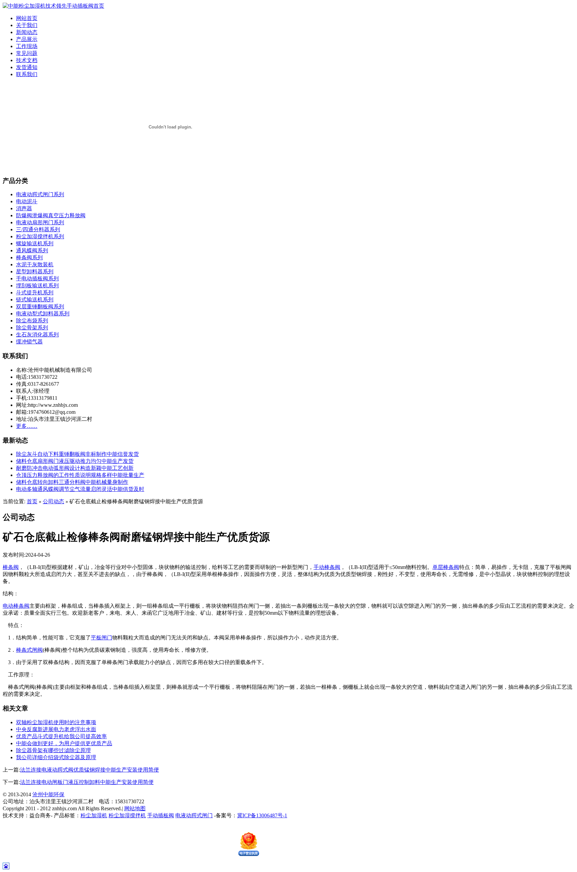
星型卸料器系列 (34, 271)
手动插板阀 (160, 815)
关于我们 (26, 25)
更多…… (26, 426)
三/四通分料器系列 (38, 229)
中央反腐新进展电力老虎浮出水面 (56, 729)
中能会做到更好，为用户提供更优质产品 (64, 743)
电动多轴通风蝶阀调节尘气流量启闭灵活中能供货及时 (80, 489)
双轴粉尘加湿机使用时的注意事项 (56, 722)
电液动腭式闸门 (194, 815)
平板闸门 (101, 637)
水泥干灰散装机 (34, 264)
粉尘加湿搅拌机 (127, 815)
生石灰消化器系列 (37, 334)
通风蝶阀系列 (32, 250)
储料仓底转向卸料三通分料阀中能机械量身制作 (72, 482)
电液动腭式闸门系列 (40, 194)
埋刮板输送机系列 (37, 285)
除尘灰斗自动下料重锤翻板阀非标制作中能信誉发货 (77, 454)
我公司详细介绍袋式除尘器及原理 (56, 757)
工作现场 (26, 46)
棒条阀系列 (29, 257)
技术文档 (26, 60)
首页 (32, 501)
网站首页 (26, 18)
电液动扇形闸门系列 (40, 222)
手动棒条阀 (327, 567)
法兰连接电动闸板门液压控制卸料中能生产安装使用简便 (87, 782)
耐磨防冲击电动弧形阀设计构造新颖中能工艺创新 (75, 468)
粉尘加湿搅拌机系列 (40, 236)
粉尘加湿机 (93, 815)
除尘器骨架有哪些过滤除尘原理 (53, 750)
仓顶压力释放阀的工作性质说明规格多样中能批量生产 (80, 475)
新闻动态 (26, 32)
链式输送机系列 (34, 299)
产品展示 (26, 39)
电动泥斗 (26, 201)
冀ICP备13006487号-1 (262, 815)
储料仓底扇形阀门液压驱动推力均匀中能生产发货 (75, 461)
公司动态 (53, 501)
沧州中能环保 (48, 794)
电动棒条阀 (16, 606)
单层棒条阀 (445, 567)
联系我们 (26, 74)
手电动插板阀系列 (37, 278)
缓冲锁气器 (29, 341)
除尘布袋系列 (32, 320)
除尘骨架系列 (32, 327)
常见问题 (26, 53)
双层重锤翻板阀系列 (40, 306)
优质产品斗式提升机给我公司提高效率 (61, 736)
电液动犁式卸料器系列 (42, 313)
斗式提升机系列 (34, 292)
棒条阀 (11, 567)
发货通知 (26, 67)
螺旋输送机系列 (34, 243)
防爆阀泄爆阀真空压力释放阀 (50, 215)
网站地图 (135, 808)
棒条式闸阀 (29, 650)
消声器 (24, 208)
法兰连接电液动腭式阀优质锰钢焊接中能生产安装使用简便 (89, 770)
